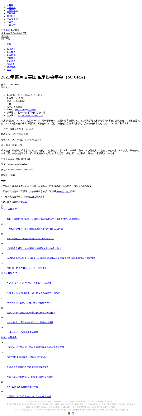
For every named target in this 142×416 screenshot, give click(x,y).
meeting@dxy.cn (63, 191)
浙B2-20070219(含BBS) (67, 401)
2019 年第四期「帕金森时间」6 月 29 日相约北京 (30, 238)
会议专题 (11, 66)
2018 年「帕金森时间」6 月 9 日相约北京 (27, 268)
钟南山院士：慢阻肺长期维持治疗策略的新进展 (30, 322)
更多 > (4, 209)
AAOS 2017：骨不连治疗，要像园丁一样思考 (29, 283)
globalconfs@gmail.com (25, 109)
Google (32, 196)
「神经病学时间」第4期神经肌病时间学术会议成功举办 (34, 248)
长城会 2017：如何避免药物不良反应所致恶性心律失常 (33, 293)
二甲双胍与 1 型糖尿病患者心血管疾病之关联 (29, 396)
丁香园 (10, 4)
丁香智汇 (11, 22)
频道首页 (11, 49)
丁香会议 (5, 30)
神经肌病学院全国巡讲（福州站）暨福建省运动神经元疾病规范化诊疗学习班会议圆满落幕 (51, 258)
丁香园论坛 (12, 10)
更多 (9, 44)
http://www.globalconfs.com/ (30, 115)
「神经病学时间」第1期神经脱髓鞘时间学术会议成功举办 (35, 229)
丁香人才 (11, 25)
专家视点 (11, 61)
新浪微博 (11, 16)
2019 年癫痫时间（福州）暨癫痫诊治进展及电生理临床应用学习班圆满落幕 (43, 219)
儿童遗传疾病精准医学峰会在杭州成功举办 (28, 367)
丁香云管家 (12, 19)
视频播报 (11, 58)
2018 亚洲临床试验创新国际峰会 (22, 386)
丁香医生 (11, 13)
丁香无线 (11, 7)
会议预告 (11, 52)
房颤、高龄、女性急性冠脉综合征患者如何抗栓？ (31, 312)
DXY (43, 401)
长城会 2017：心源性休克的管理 (22, 332)
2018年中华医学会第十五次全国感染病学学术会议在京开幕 (35, 347)
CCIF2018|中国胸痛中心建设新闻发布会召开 (28, 357)
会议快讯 (11, 55)
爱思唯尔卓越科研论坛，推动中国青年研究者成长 (31, 377)
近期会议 (12, 209)
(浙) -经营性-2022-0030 (85, 401)
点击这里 (22, 202)
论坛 (9, 69)
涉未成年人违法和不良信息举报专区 (77, 410)
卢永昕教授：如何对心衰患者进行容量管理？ (29, 303)
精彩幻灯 (11, 64)
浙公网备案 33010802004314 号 (106, 401)
